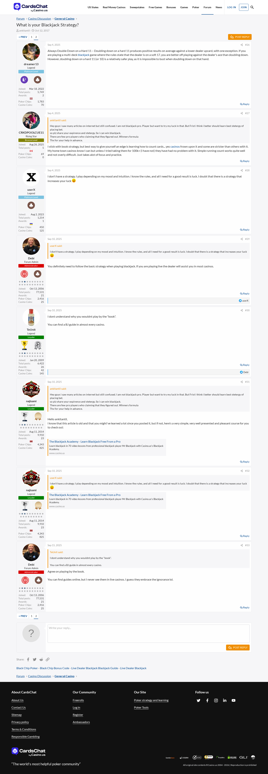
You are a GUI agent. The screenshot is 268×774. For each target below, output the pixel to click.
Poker (195, 7)
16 (32, 284)
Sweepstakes (137, 7)
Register (78, 714)
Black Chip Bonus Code (54, 668)
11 (19, 284)
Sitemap (16, 714)
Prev (24, 36)
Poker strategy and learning (151, 700)
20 (42, 284)
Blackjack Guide (108, 668)
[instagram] (216, 700)
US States (93, 7)
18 (37, 284)
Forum (207, 7)
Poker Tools (141, 707)
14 (27, 284)
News (219, 7)
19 (40, 284)
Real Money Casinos (114, 7)
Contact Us (18, 707)
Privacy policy (20, 722)
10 (42, 281)
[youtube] (233, 700)
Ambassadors (81, 722)
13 (25, 284)
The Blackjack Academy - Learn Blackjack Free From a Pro (85, 441)
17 (35, 284)
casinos (175, 146)
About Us (17, 700)
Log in (76, 707)
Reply (246, 104)
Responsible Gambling (25, 736)
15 (30, 284)
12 (22, 284)
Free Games (155, 7)
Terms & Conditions (23, 729)
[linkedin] (225, 700)
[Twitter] (198, 700)
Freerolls (78, 700)
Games (184, 7)
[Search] (252, 7)
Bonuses (171, 7)
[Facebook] (207, 700)
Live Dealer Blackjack (84, 668)
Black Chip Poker (27, 668)
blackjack (83, 54)
